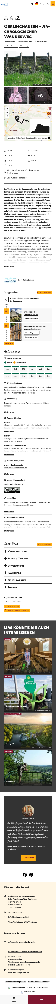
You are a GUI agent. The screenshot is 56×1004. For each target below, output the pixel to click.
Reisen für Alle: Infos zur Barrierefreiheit (25, 952)
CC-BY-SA (48, 103)
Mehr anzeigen (9, 343)
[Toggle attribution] (49, 138)
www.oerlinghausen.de (13, 465)
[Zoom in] (7, 109)
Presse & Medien (15, 959)
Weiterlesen (9, 266)
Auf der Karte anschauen (44, 292)
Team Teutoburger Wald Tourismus (22, 922)
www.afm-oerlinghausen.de (15, 468)
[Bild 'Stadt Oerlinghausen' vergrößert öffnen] (10, 280)
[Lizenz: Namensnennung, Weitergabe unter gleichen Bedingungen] (12, 492)
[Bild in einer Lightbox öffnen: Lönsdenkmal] (15, 95)
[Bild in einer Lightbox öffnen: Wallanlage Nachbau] (28, 68)
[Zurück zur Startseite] (4, 4)
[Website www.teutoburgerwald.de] (28, 988)
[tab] (28, 800)
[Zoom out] (7, 112)
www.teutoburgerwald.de (18, 972)
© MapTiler (20, 138)
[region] (28, 123)
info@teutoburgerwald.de (19, 917)
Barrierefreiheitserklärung (38, 981)
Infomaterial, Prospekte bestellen (22, 942)
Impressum (21, 981)
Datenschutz (10, 981)
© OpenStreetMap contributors (35, 138)
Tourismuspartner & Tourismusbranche (24, 962)
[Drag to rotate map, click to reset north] (7, 116)
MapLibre (11, 138)
